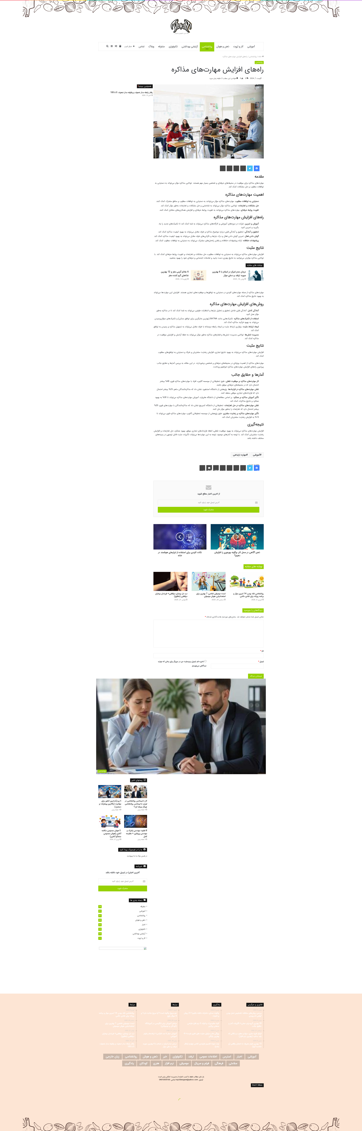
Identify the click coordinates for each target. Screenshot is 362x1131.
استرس (227, 1056)
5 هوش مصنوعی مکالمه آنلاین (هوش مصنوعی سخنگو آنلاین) (111, 833)
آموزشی (251, 46)
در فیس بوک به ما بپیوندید (137, 855)
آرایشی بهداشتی (190, 46)
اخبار (143, 924)
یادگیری (129, 1063)
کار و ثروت (238, 46)
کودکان (143, 1063)
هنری (156, 1063)
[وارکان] (181, 26)
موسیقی (184, 1063)
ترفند (191, 1056)
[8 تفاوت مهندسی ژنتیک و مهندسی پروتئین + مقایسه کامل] (135, 821)
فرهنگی (219, 1063)
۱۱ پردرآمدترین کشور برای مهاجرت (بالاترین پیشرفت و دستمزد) (110, 803)
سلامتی (233, 1063)
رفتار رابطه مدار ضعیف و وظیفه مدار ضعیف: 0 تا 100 (131, 92)
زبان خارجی (112, 1056)
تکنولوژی (173, 46)
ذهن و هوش (222, 46)
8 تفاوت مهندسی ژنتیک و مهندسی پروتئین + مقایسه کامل (136, 833)
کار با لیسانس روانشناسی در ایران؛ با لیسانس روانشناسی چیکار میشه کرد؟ (136, 803)
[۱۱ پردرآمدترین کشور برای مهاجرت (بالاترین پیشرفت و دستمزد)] (109, 791)
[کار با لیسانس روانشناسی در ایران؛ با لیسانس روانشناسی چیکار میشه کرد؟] (135, 791)
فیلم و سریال (201, 1063)
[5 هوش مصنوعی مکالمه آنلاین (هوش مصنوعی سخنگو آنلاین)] (109, 821)
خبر (165, 1056)
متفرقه (161, 46)
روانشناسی (207, 46)
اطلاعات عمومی (208, 1056)
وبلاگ (151, 46)
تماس (141, 46)
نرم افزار (169, 1063)
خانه (260, 56)
